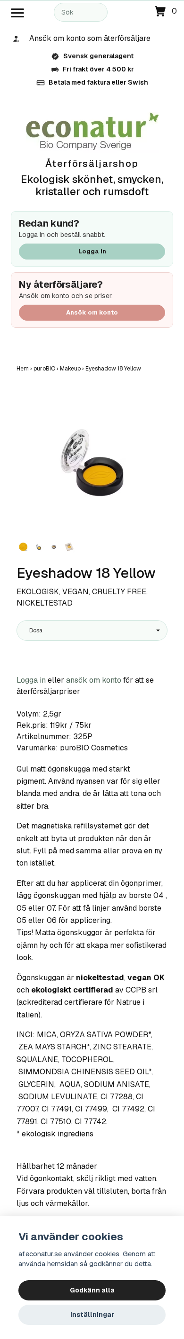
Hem (25, 368)
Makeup (72, 368)
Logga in (92, 251)
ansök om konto (93, 680)
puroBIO (46, 368)
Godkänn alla (92, 1290)
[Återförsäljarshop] (92, 132)
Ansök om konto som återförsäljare (90, 38)
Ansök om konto (92, 312)
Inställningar (92, 1314)
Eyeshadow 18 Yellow (113, 368)
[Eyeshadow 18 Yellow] (92, 462)
